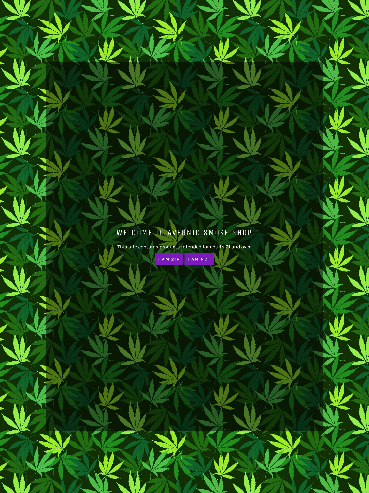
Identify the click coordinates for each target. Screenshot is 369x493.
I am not (199, 259)
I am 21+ (169, 259)
